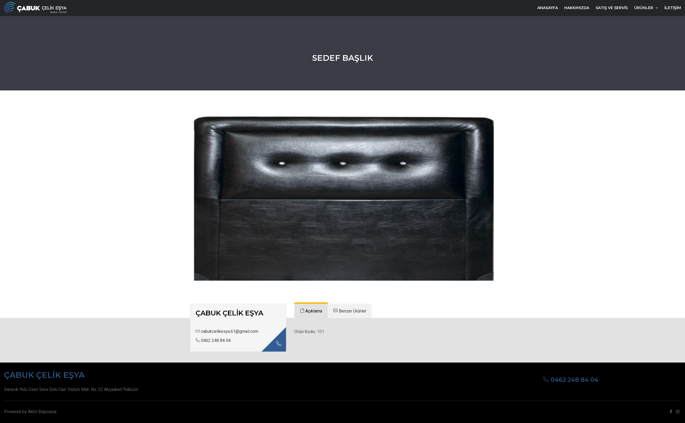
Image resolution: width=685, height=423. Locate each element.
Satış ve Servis (612, 7)
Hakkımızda (576, 7)
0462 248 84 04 (215, 340)
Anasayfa (547, 7)
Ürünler (644, 7)
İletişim (672, 7)
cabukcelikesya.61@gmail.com (229, 331)
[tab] (311, 311)
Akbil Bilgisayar (42, 411)
